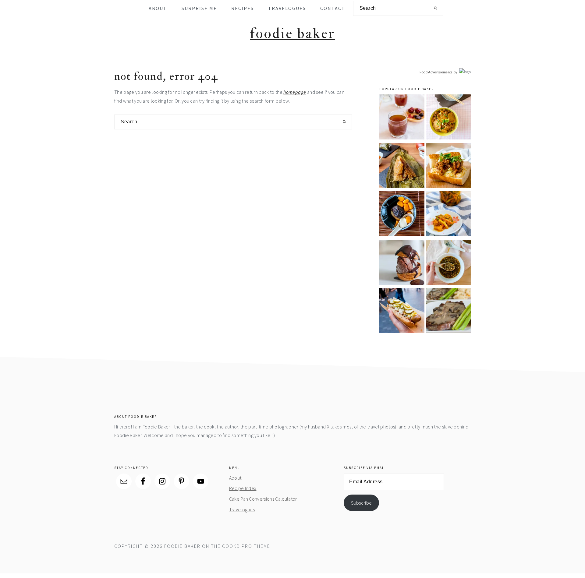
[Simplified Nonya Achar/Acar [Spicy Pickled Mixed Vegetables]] (448, 214)
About (235, 478)
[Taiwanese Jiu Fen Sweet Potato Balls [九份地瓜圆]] (401, 214)
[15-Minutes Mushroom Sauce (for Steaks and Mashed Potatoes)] (448, 311)
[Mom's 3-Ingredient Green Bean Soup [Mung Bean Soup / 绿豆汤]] (448, 263)
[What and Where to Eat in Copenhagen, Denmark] (401, 311)
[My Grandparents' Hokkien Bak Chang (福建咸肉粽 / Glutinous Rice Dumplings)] (401, 166)
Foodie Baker (292, 34)
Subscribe (361, 503)
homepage (294, 92)
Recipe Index (243, 488)
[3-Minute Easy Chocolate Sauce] (401, 263)
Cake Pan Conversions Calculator (263, 499)
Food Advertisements (436, 72)
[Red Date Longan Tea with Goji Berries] (401, 118)
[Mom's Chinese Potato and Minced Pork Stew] (448, 118)
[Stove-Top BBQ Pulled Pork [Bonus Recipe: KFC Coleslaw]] (448, 166)
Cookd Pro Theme (246, 546)
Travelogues (242, 509)
